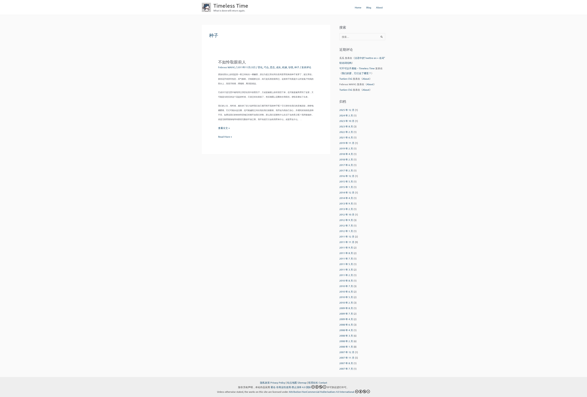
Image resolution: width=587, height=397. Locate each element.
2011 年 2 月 (346, 274)
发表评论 (306, 67)
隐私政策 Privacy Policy (272, 382)
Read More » (225, 137)
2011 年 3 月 (346, 269)
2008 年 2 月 (346, 341)
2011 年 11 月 (346, 241)
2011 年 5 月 (346, 263)
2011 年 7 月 (346, 258)
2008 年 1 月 (346, 346)
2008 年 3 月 (346, 335)
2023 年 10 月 (346, 120)
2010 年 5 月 (346, 297)
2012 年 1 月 (346, 230)
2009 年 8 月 (346, 308)
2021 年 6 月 (346, 137)
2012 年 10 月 (346, 214)
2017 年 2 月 (346, 170)
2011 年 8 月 (346, 252)
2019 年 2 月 (346, 148)
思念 (272, 67)
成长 (278, 67)
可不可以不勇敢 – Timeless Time (357, 68)
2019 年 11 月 (346, 142)
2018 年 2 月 (346, 159)
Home (358, 7)
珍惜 (290, 67)
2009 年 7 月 (346, 313)
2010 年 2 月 (346, 302)
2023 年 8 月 (346, 126)
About (379, 7)
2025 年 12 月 (346, 109)
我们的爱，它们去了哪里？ (356, 73)
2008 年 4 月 (346, 330)
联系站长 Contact (317, 382)
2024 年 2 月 (346, 115)
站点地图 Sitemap (296, 382)
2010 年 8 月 (346, 280)
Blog (368, 7)
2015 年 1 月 (346, 186)
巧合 (266, 67)
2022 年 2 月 (346, 131)
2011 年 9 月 (346, 247)
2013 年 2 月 (346, 208)
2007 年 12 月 (346, 352)
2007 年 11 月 (346, 357)
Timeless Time (230, 5)
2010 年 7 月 (346, 286)
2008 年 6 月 (346, 324)
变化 (260, 67)
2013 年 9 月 (346, 203)
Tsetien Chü (345, 78)
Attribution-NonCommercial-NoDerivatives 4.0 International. (322, 391)
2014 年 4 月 (346, 197)
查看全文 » (224, 127)
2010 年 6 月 (346, 291)
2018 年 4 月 (346, 153)
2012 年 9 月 (346, 219)
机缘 (284, 67)
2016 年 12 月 (346, 175)
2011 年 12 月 (346, 236)
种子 (296, 67)
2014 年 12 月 (346, 192)
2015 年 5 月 (346, 181)
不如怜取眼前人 (232, 62)
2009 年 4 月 (346, 319)
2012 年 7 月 (346, 225)
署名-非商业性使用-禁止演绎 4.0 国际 (291, 387)
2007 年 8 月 (346, 363)
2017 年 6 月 (346, 164)
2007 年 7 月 (346, 368)
